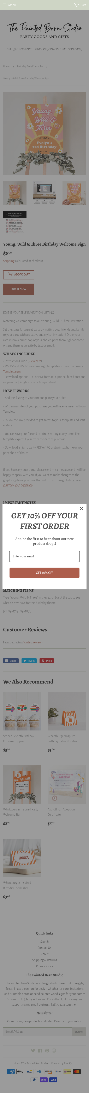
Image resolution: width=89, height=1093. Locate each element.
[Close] (82, 509)
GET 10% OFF (44, 572)
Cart (83, 5)
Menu (12, 5)
